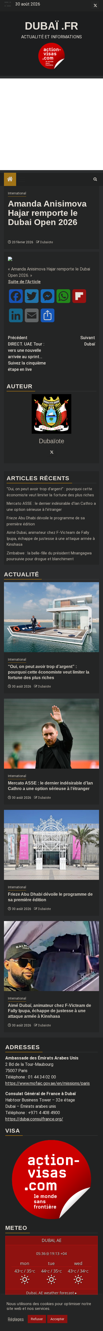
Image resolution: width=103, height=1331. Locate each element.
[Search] (95, 179)
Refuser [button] (37, 1319)
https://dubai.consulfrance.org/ (34, 1119)
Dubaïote (46, 242)
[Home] (10, 179)
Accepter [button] (57, 1319)
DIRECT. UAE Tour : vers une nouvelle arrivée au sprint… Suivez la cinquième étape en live (27, 353)
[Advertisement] (51, 124)
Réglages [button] (16, 1319)
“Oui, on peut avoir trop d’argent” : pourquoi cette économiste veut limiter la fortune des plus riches (48, 672)
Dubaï (87, 341)
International (17, 193)
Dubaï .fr (51, 26)
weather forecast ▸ (51, 1292)
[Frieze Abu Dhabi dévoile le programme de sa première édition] (51, 845)
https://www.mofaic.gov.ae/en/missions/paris (47, 1083)
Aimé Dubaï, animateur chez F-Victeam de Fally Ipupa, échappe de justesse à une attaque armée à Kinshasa (51, 538)
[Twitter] (51, 452)
